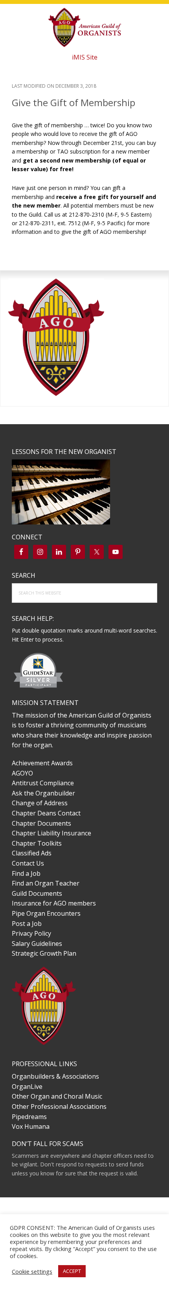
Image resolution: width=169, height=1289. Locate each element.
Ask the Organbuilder (43, 793)
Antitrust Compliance (43, 783)
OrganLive (27, 1086)
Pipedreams (29, 1116)
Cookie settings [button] (32, 1271)
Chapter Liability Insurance (51, 833)
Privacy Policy (31, 933)
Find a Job (26, 873)
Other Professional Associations (59, 1106)
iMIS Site (84, 57)
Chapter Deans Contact (46, 813)
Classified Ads (31, 853)
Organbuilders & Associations (55, 1076)
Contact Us (28, 863)
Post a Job (27, 923)
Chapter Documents (41, 823)
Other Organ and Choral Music (57, 1096)
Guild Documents (37, 893)
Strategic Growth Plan (44, 953)
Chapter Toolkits (37, 843)
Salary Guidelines (37, 943)
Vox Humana (31, 1126)
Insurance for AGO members (54, 903)
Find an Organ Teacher (45, 883)
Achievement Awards (42, 763)
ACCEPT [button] (72, 1271)
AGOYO (22, 773)
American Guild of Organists (84, 27)
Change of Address (40, 803)
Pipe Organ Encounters (46, 913)
